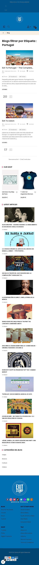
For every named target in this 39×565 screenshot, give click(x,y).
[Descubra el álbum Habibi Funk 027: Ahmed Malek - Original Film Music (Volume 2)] (19, 335)
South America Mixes (27, 516)
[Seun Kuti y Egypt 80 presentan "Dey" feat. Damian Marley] (19, 360)
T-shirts (3, 530)
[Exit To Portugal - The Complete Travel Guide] (19, 57)
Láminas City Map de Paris (8, 193)
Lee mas (4, 89)
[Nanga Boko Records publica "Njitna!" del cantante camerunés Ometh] (19, 311)
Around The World (7, 509)
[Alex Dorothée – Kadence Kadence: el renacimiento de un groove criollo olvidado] (19, 214)
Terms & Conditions (27, 542)
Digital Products (6, 536)
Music (3, 516)
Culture (3, 519)
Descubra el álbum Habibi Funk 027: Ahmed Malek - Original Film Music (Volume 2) (19, 346)
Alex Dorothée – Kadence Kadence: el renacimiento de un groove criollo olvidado (19, 225)
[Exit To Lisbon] (19, 110)
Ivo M (14, 71)
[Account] (29, 27)
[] (17, 197)
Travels (3, 512)
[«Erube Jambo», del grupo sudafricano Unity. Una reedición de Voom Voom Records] (19, 430)
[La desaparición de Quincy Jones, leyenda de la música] (19, 287)
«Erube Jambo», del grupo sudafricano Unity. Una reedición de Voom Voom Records (19, 441)
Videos (5, 396)
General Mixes (25, 509)
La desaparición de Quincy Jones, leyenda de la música (18, 298)
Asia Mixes (24, 519)
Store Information (26, 533)
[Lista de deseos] (16, 192)
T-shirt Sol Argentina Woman (27, 193)
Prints (3, 533)
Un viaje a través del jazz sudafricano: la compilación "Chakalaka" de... (16, 274)
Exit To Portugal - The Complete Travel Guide (17, 68)
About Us (24, 530)
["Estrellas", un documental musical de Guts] (19, 384)
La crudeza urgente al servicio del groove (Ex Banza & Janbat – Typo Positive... (18, 250)
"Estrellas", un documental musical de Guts (17, 394)
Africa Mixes (24, 512)
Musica (5, 229)
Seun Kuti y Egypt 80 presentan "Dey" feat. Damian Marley (18, 371)
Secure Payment (26, 539)
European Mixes (26, 522)
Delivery (23, 536)
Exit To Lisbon (8, 121)
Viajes (23, 71)
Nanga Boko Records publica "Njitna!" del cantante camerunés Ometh (16, 322)
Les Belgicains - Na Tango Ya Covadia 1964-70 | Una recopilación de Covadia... (18, 417)
